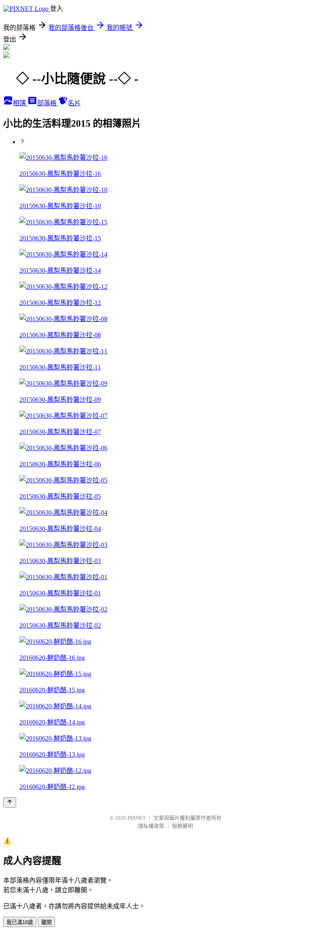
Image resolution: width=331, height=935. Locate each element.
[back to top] (9, 802)
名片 (74, 103)
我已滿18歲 (19, 922)
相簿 (20, 103)
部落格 (47, 103)
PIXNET (137, 818)
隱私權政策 (151, 826)
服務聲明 (182, 826)
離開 (46, 922)
